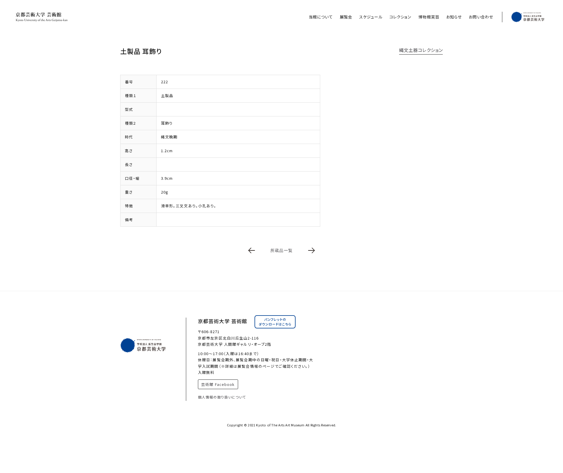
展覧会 (346, 17)
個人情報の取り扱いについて (222, 396)
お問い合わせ (481, 17)
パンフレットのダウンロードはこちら (275, 321)
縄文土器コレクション (421, 50)
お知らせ (454, 17)
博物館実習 (428, 17)
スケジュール (370, 17)
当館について (321, 17)
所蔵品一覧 (281, 250)
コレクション (400, 17)
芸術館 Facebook (218, 384)
